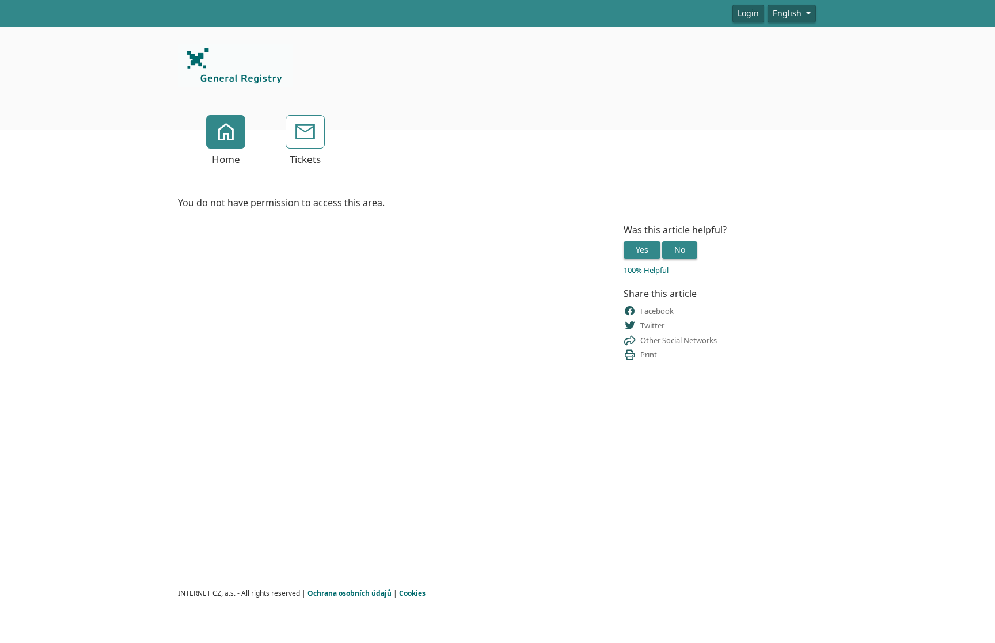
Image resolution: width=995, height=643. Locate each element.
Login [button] (748, 13)
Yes (642, 249)
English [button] (788, 13)
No (679, 249)
